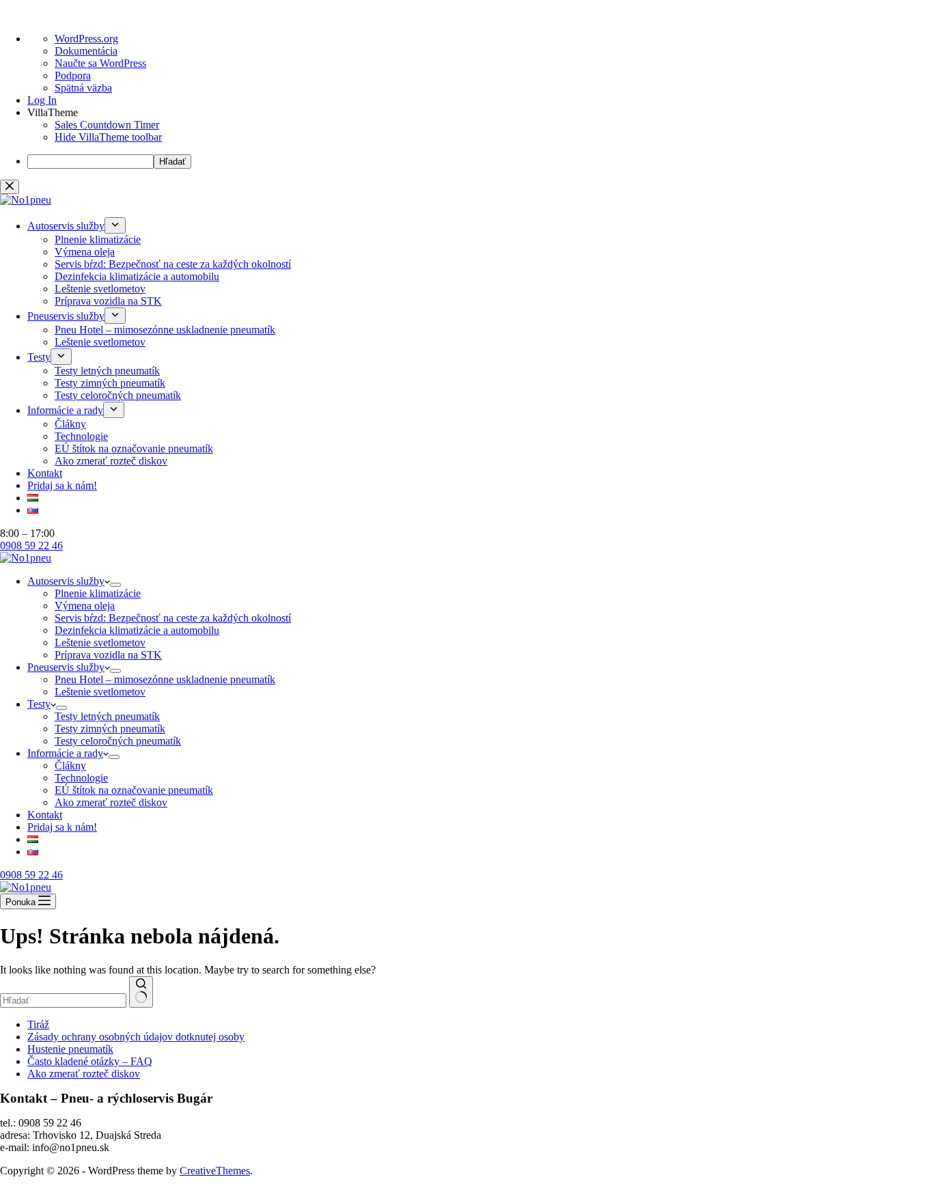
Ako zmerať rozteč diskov (111, 802)
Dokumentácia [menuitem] (86, 51)
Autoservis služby (66, 581)
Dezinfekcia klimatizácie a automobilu (137, 630)
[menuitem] (108, 137)
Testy (39, 704)
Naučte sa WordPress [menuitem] (100, 63)
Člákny (70, 765)
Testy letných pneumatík (107, 716)
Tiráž (38, 1024)
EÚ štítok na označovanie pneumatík (134, 790)
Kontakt (44, 814)
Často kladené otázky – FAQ (89, 1061)
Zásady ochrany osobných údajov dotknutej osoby (136, 1036)
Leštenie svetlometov (100, 642)
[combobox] (63, 1000)
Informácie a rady (65, 753)
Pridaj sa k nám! (62, 827)
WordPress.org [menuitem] (86, 38)
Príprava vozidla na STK (108, 655)
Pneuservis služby (66, 667)
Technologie (81, 778)
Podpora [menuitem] (73, 75)
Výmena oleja (85, 605)
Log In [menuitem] (42, 100)
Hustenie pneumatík (70, 1049)
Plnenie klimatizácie (98, 593)
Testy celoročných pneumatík (118, 741)
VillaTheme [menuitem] (52, 112)
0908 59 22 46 (31, 875)
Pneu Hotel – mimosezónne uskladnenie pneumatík (165, 679)
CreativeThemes (215, 1170)
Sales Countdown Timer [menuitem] (107, 124)
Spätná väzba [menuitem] (83, 88)
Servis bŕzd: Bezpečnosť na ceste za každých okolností (173, 618)
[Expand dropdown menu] (115, 585)
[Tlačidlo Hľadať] (141, 992)
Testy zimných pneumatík (110, 728)
